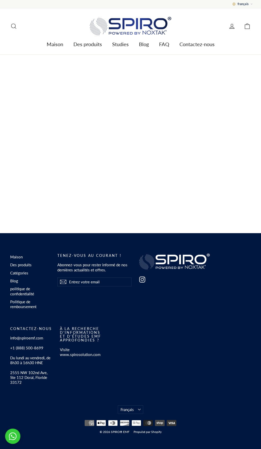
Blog (144, 44)
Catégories (19, 273)
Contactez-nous (197, 44)
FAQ (164, 44)
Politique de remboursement (23, 304)
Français (127, 409)
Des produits (87, 44)
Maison (55, 44)
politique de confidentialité (22, 291)
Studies (120, 44)
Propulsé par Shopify (148, 432)
